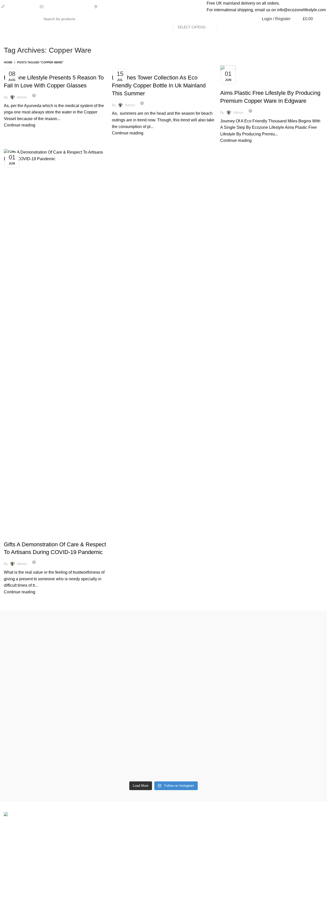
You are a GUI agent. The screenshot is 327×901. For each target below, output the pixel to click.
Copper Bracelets (22, 68)
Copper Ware (52, 68)
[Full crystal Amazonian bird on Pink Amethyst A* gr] (204, 623)
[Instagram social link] (311, 30)
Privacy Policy (235, 825)
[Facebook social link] (305, 30)
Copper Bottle (170, 68)
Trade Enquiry (289, 854)
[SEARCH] (223, 19)
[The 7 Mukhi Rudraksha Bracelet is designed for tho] (123, 689)
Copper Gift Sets (182, 844)
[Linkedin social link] (317, 30)
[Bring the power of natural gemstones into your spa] (43, 695)
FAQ (280, 844)
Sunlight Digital (245, 893)
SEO (187, 893)
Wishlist (283, 835)
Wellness (175, 835)
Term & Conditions (238, 854)
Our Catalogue (289, 863)
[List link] (123, 849)
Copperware (178, 825)
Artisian (121, 68)
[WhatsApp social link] (323, 30)
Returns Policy (235, 835)
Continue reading (19, 125)
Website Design (210, 893)
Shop (281, 825)
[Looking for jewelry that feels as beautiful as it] (284, 676)
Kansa (173, 854)
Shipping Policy (236, 844)
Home (8, 62)
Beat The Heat (143, 68)
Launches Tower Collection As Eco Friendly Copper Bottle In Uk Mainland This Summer (159, 85)
